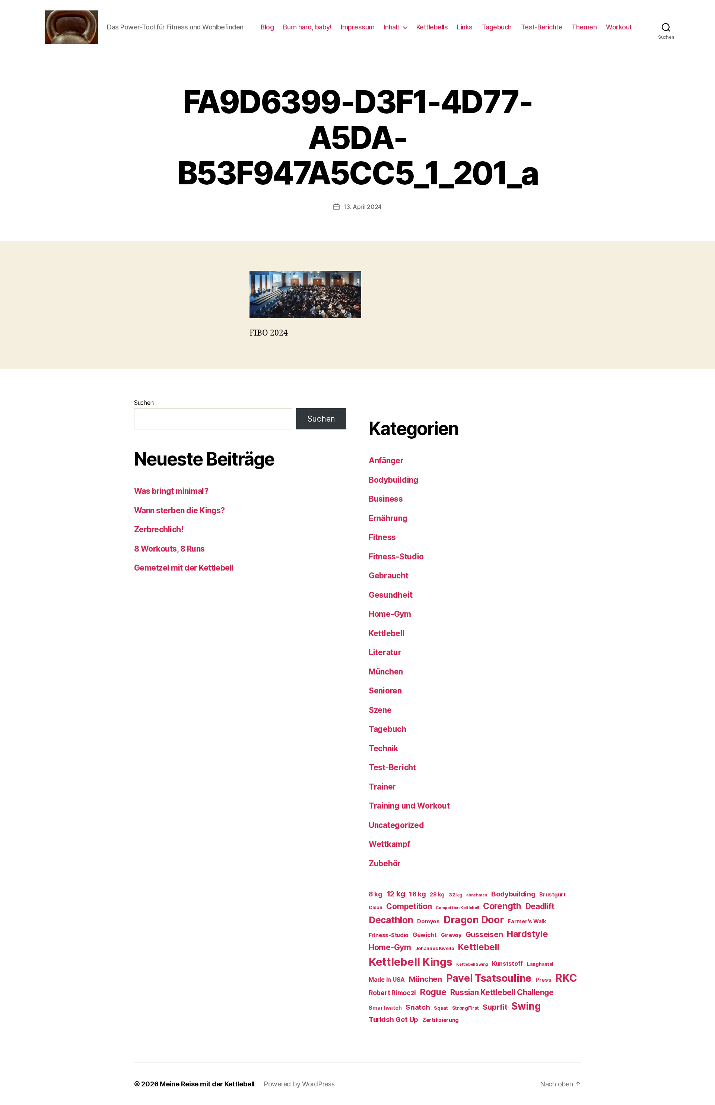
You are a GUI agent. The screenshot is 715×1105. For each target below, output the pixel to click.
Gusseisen (484, 934)
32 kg (456, 895)
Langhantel (540, 964)
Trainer (382, 786)
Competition (409, 906)
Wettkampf (389, 844)
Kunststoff (507, 963)
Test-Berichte (542, 27)
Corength (502, 906)
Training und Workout (409, 805)
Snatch (418, 1007)
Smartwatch (385, 1007)
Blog (267, 27)
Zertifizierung (440, 1020)
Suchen (143, 402)
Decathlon (391, 919)
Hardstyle (527, 933)
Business (386, 499)
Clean (375, 907)
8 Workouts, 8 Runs (169, 548)
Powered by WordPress (299, 1084)
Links (465, 27)
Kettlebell (386, 633)
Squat (441, 1008)
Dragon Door (473, 919)
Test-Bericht (392, 767)
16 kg (417, 894)
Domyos (428, 921)
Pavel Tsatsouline (488, 978)
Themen (584, 27)
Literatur (385, 652)
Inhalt (392, 27)
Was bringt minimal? (171, 491)
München (386, 671)
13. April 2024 (362, 206)
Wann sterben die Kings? (179, 510)
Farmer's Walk (527, 921)
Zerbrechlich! (158, 529)
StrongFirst (465, 1008)
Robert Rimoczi (392, 993)
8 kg (375, 894)
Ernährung (388, 518)
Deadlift (539, 906)
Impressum (358, 27)
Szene (380, 710)
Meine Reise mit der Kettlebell (207, 1084)
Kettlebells (432, 27)
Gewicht (425, 935)
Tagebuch (497, 27)
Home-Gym (390, 614)
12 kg (396, 893)
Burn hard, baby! (307, 27)
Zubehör (385, 863)
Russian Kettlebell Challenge (501, 992)
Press (544, 980)
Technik (383, 748)
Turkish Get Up (393, 1019)
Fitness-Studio (396, 556)
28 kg (437, 894)
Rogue (433, 992)
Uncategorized (396, 825)
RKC (566, 978)
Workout (619, 27)
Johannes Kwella (434, 948)
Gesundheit (390, 595)
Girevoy (451, 935)
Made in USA (387, 979)
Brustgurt (552, 894)
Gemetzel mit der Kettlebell (184, 567)
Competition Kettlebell (457, 907)
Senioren (385, 690)
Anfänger (386, 460)
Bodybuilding (394, 480)
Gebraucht (389, 575)
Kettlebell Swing (472, 964)
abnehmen (476, 895)
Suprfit (495, 1007)
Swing (526, 1006)
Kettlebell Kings (410, 961)
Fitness (382, 537)
